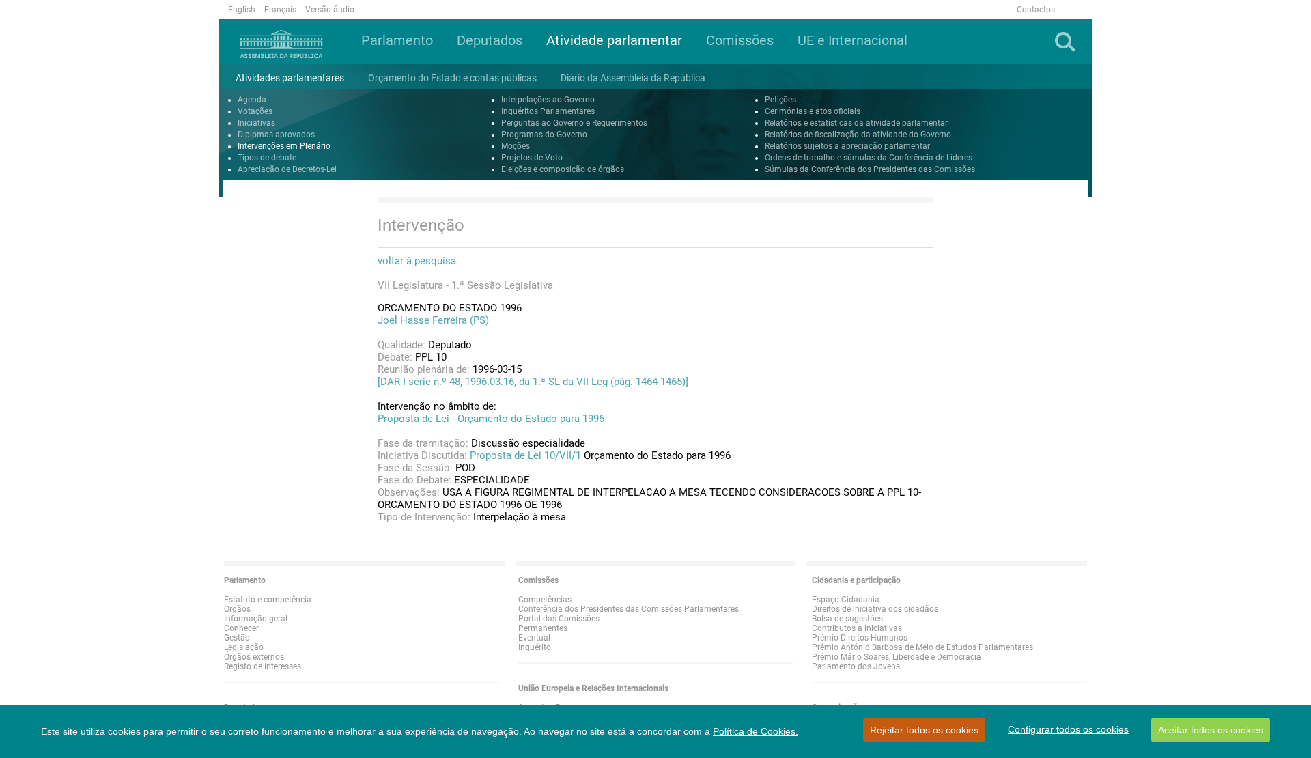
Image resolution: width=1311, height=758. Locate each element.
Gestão (237, 638)
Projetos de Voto (532, 158)
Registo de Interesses (262, 666)
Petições (780, 99)
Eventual (534, 638)
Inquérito (534, 647)
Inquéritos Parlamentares (548, 111)
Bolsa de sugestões (847, 618)
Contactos (1036, 9)
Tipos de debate (267, 158)
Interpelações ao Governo (548, 99)
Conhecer (241, 628)
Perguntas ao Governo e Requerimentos (574, 123)
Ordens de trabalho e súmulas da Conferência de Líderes (868, 158)
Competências (545, 599)
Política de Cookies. (755, 731)
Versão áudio (329, 9)
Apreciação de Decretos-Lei (287, 169)
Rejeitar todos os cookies (924, 730)
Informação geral (255, 618)
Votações (255, 111)
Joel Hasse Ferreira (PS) (433, 320)
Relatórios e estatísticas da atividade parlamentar (856, 123)
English (241, 9)
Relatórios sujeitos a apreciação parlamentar (847, 146)
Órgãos (237, 609)
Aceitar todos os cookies (1210, 730)
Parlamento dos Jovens (856, 666)
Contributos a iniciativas (857, 628)
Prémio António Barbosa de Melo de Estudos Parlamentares (922, 647)
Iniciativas (256, 123)
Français (280, 9)
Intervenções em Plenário (284, 146)
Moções (515, 146)
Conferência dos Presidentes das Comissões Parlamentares (628, 609)
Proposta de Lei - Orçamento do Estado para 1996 (491, 418)
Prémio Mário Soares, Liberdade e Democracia (896, 657)
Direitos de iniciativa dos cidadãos (875, 609)
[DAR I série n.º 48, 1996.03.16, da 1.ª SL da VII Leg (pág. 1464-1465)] (533, 382)
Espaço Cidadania (845, 599)
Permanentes (542, 628)
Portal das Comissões (559, 618)
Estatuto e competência (267, 599)
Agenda (252, 99)
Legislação (244, 647)
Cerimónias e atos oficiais (812, 111)
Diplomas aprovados (276, 134)
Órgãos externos (254, 657)
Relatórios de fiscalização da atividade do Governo (858, 134)
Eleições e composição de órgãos (562, 169)
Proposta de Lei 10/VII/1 (525, 455)
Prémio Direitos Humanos (859, 638)
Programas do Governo (544, 134)
